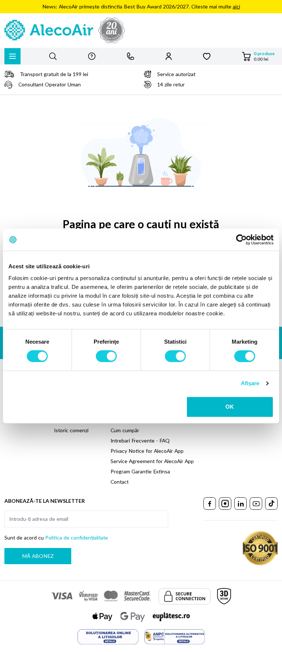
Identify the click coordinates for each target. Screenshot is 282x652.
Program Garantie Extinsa (140, 471)
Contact (120, 482)
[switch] (106, 356)
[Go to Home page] (141, 30)
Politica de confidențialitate (76, 537)
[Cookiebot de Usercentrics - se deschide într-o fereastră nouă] (241, 239)
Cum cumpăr (125, 430)
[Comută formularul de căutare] (52, 56)
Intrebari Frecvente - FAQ (140, 440)
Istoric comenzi (71, 430)
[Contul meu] (169, 56)
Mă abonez (38, 556)
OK (229, 407)
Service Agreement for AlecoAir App (152, 461)
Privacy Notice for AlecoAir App (147, 451)
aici (236, 6)
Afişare (250, 383)
